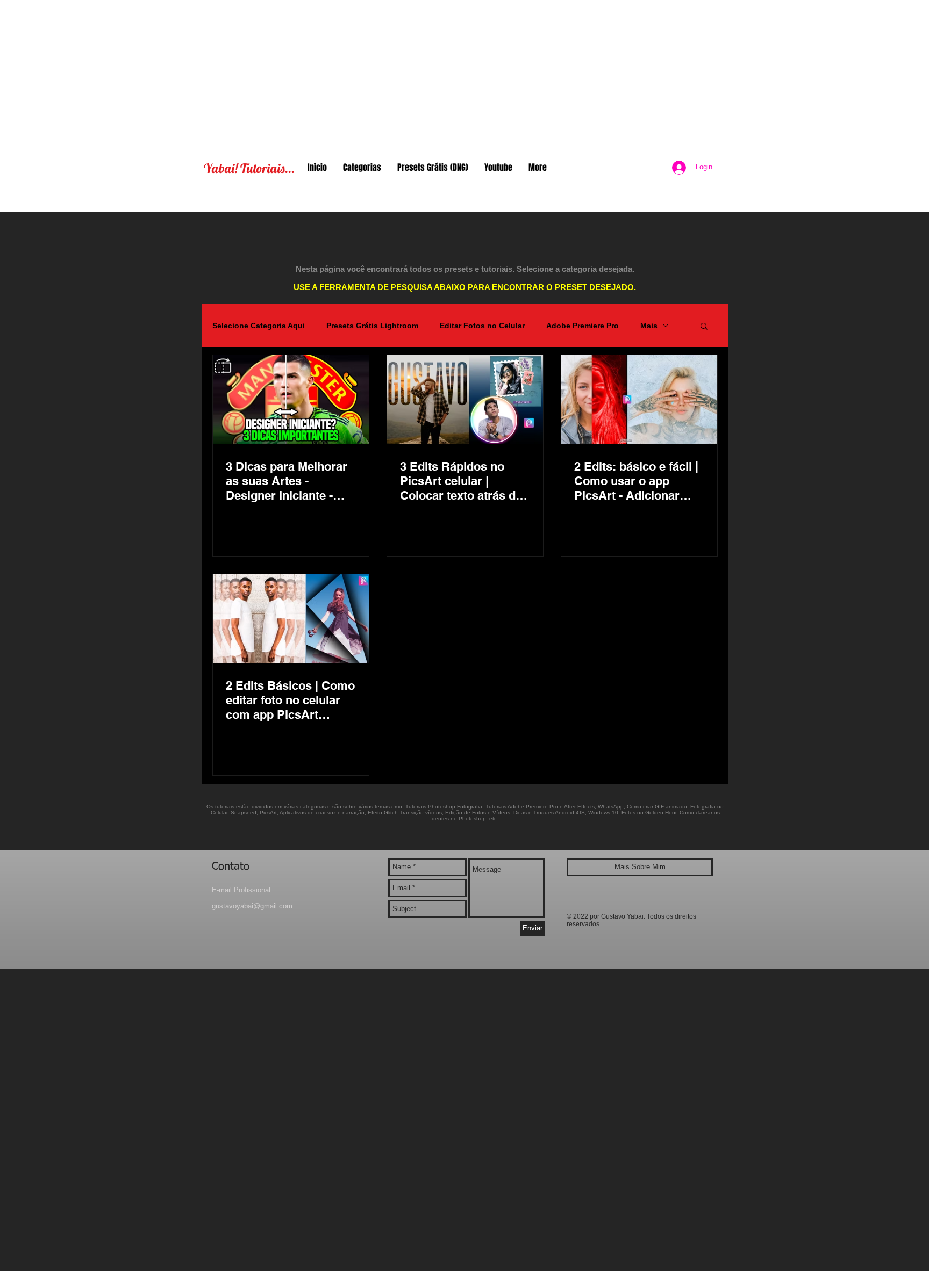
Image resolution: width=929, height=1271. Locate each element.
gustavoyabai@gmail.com (252, 906)
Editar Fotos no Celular (482, 325)
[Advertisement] (464, 75)
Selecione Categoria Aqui (258, 325)
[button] (704, 327)
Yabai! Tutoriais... (249, 168)
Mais (649, 325)
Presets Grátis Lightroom (372, 325)
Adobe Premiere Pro (582, 325)
